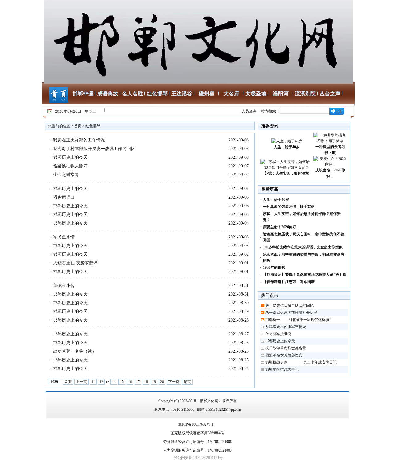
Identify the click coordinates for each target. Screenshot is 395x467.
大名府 (231, 94)
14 (114, 382)
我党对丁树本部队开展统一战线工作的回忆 (94, 148)
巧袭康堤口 (64, 197)
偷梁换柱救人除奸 (70, 166)
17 (138, 382)
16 (130, 382)
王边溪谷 (181, 94)
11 (93, 382)
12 (101, 382)
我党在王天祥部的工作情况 (79, 140)
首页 (77, 126)
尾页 (187, 382)
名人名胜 (132, 94)
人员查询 (249, 111)
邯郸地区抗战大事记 (282, 369)
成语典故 (107, 94)
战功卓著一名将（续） (74, 351)
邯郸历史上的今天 (70, 157)
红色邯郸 (157, 94)
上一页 (81, 382)
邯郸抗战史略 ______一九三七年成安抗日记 (301, 362)
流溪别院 (305, 94)
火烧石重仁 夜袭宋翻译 (75, 263)
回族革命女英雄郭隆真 (283, 355)
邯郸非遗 (83, 94)
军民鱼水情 (64, 237)
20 (162, 382)
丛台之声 (329, 94)
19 (154, 382)
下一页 (173, 382)
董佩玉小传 (64, 285)
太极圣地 (255, 94)
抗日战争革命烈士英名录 (285, 348)
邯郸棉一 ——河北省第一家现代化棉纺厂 (299, 320)
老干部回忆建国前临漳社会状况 (291, 312)
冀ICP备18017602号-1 (195, 424)
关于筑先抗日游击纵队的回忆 (289, 305)
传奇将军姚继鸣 (278, 334)
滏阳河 (281, 94)
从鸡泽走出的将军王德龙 (285, 327)
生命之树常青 (66, 174)
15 (122, 382)
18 (146, 382)
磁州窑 (206, 94)
